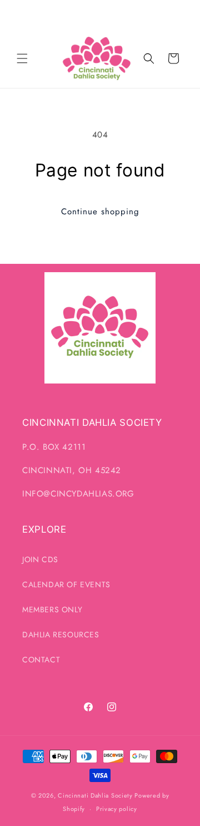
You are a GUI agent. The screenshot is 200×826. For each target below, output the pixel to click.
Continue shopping (100, 211)
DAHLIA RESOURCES (60, 634)
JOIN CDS (40, 559)
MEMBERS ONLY (52, 609)
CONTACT (41, 659)
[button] (22, 58)
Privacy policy (116, 808)
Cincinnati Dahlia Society (95, 795)
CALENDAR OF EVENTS (66, 584)
